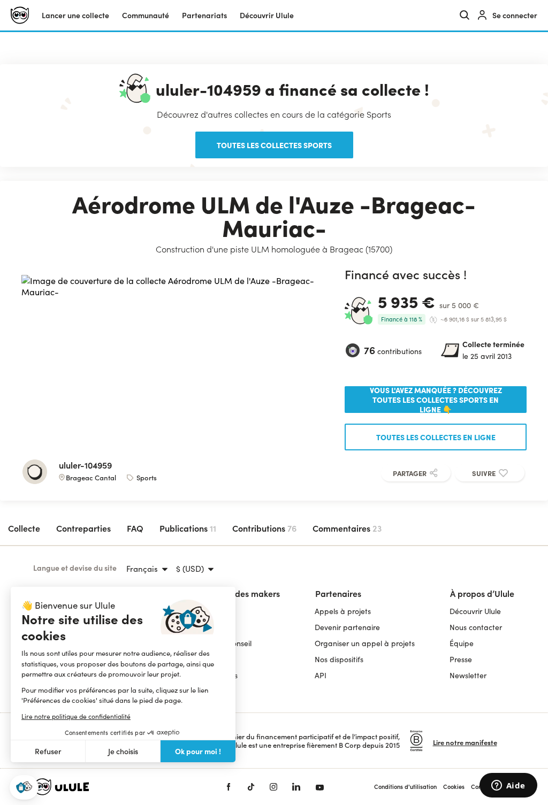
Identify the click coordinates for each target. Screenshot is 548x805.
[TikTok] (251, 787)
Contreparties (83, 528)
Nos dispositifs (339, 659)
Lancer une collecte (75, 15)
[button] (24, 787)
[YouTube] (320, 787)
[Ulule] (113, 786)
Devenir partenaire (347, 627)
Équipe (462, 643)
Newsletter (468, 675)
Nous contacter (476, 627)
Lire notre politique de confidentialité (76, 716)
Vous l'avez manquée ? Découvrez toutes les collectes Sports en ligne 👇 (436, 399)
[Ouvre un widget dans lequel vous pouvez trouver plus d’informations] (508, 786)
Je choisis (123, 751)
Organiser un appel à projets (365, 643)
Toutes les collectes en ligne (436, 437)
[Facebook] (228, 787)
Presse (461, 659)
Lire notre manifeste (465, 742)
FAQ (135, 528)
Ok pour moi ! (198, 751)
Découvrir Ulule (475, 611)
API (320, 675)
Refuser (48, 751)
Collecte (24, 528)
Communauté (145, 15)
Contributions (264, 528)
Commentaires (347, 528)
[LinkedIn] (296, 787)
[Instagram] (273, 787)
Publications (187, 528)
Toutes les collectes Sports (274, 145)
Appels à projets (343, 611)
